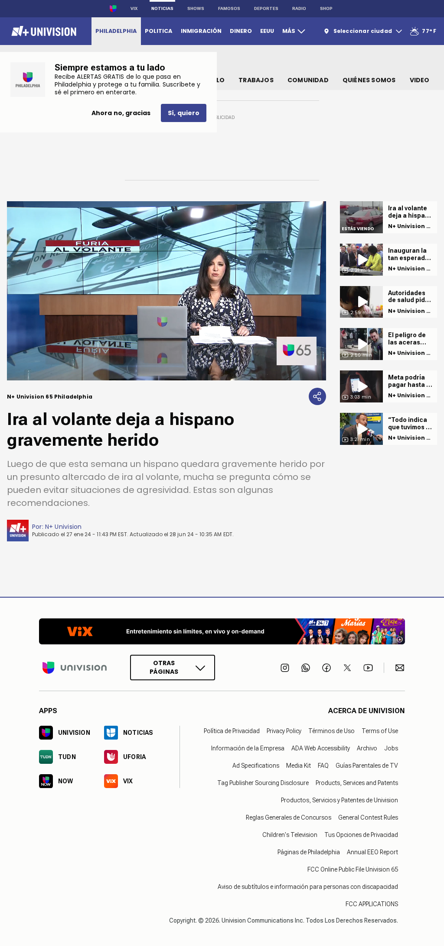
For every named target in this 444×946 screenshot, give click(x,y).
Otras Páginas (164, 667)
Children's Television (289, 834)
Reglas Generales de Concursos (288, 817)
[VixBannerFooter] (222, 631)
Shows (195, 8)
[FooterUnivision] (74, 667)
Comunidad (308, 80)
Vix (134, 8)
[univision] (42, 31)
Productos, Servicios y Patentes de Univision (339, 800)
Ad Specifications (255, 765)
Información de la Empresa (247, 748)
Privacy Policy (284, 730)
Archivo (367, 748)
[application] (166, 290)
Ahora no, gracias (120, 113)
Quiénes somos (369, 80)
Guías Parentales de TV (367, 765)
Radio (299, 8)
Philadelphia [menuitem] (116, 31)
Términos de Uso (331, 730)
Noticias (162, 8)
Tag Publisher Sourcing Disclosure (263, 782)
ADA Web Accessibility (320, 748)
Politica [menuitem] (158, 31)
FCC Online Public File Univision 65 (352, 869)
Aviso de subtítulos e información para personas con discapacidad (308, 886)
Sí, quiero (183, 113)
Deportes (266, 8)
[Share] (317, 396)
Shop (326, 8)
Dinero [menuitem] (241, 31)
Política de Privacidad (232, 730)
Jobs (391, 748)
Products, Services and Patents (357, 782)
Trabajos (256, 80)
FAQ (323, 765)
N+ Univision (63, 527)
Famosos (229, 8)
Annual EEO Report (372, 852)
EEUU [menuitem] (267, 31)
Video (420, 80)
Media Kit (298, 765)
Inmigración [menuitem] (201, 31)
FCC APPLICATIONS (372, 904)
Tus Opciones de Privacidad (361, 834)
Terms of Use (380, 730)
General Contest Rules (368, 817)
